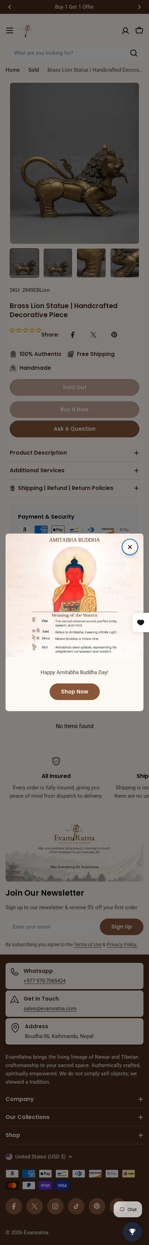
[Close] (130, 547)
